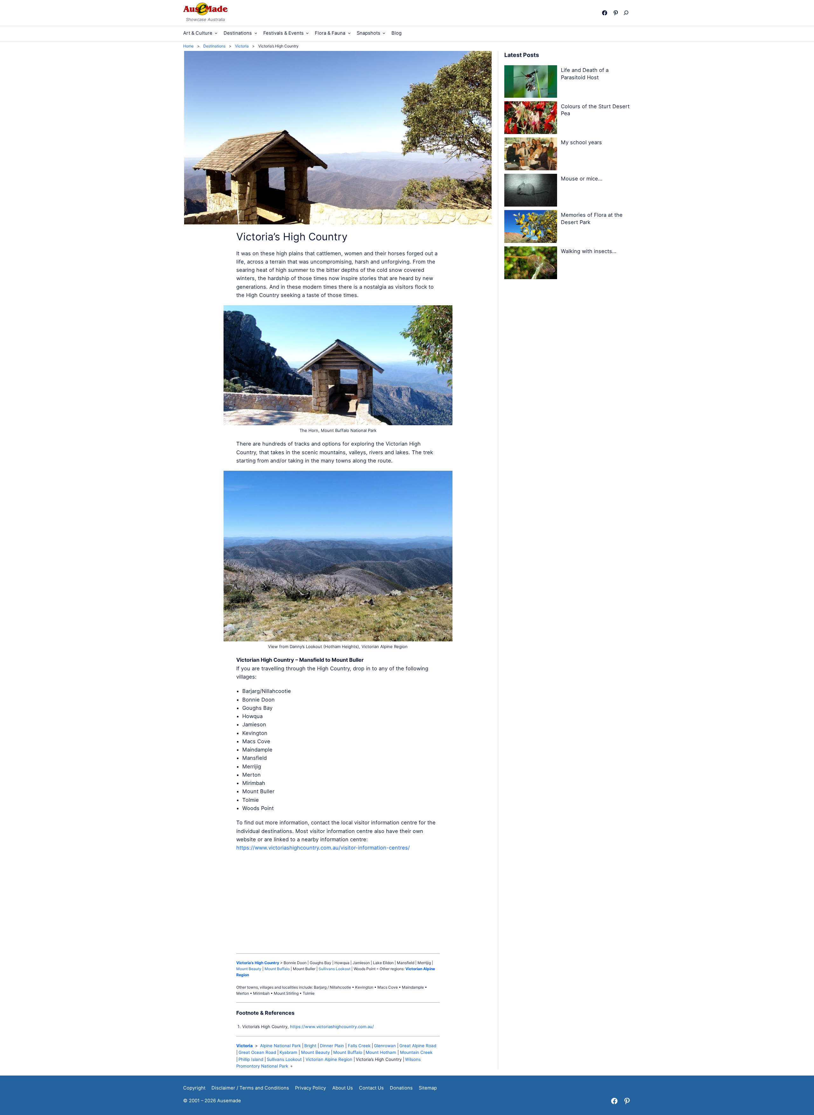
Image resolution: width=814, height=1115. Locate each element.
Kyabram (288, 1052)
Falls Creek (359, 1045)
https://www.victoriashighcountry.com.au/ (332, 1026)
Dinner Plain (332, 1045)
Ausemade (229, 1101)
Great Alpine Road (417, 1045)
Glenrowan (385, 1045)
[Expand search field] (627, 13)
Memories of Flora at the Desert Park (592, 218)
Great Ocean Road (257, 1052)
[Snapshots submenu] (384, 33)
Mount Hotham (381, 1052)
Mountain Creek (416, 1052)
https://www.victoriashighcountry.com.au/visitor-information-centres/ (323, 847)
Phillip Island (250, 1059)
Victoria (244, 1045)
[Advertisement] (338, 902)
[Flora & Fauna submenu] (349, 33)
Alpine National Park (280, 1045)
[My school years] (530, 155)
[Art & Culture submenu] (216, 33)
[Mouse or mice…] (530, 191)
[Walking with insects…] (530, 263)
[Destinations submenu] (255, 33)
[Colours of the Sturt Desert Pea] (530, 118)
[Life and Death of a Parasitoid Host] (530, 82)
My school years (581, 142)
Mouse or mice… (581, 178)
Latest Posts (521, 55)
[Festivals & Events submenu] (307, 33)
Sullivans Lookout (334, 968)
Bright (310, 1045)
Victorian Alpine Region (329, 1059)
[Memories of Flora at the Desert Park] (530, 227)
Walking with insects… (588, 251)
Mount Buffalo (277, 968)
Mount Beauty (248, 968)
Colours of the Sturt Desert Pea (595, 110)
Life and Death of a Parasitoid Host (585, 74)
